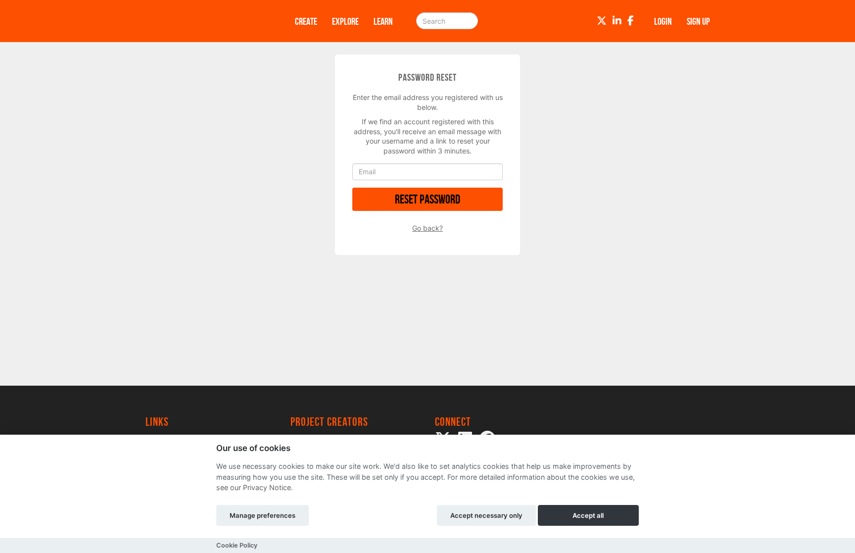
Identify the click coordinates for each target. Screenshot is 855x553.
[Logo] (207, 21)
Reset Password (427, 199)
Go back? (427, 228)
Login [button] (663, 21)
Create (306, 21)
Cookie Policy (236, 545)
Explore (345, 21)
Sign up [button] (698, 21)
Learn (383, 21)
